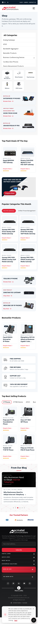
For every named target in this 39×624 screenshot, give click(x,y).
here (15, 620)
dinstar (10, 158)
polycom (10, 418)
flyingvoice (11, 335)
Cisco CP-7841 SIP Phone (26, 421)
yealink (10, 446)
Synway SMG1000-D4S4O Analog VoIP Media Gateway (28, 259)
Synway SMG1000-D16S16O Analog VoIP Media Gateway (28, 231)
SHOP (21, 2)
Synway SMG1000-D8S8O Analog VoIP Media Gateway (9, 259)
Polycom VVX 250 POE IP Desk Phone (27, 449)
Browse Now (7, 101)
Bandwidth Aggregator (11, 49)
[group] (19, 160)
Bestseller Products (10, 53)
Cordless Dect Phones (10, 62)
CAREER (26, 2)
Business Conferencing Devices (13, 57)
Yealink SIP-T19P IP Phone (8, 449)
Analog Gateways (9, 40)
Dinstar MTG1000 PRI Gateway (26, 338)
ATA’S (5, 44)
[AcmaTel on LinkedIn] (18, 583)
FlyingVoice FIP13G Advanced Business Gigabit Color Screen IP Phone (10, 339)
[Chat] (33, 620)
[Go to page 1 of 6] (13, 508)
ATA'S (28, 402)
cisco (27, 418)
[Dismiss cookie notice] (33, 608)
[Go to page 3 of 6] (18, 508)
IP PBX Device (18, 402)
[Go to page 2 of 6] (16, 508)
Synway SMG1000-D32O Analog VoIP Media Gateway (8, 231)
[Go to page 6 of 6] (24, 508)
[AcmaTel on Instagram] (29, 583)
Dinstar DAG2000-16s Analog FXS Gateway (27, 162)
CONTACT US (32, 2)
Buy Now (6, 308)
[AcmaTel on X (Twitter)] (13, 583)
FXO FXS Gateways (8, 211)
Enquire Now (9, 193)
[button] (34, 8)
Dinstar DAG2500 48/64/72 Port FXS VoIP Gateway (9, 162)
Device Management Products (13, 66)
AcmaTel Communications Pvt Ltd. (18, 597)
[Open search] (8, 2)
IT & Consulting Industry (24, 489)
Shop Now (6, 296)
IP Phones (6, 402)
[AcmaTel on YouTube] (24, 583)
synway (9, 227)
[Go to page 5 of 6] (22, 508)
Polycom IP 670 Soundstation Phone (8, 422)
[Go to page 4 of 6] (20, 508)
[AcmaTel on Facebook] (8, 583)
